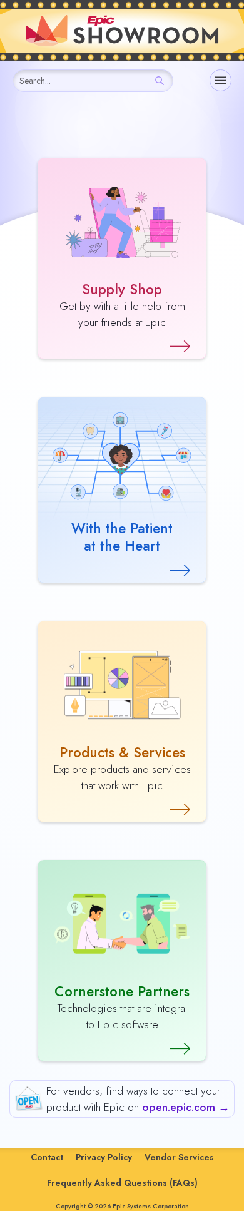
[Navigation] (220, 80)
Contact (47, 1157)
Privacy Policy (104, 1157)
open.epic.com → (186, 1107)
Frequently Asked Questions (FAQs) (122, 1183)
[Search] (160, 80)
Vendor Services (179, 1157)
